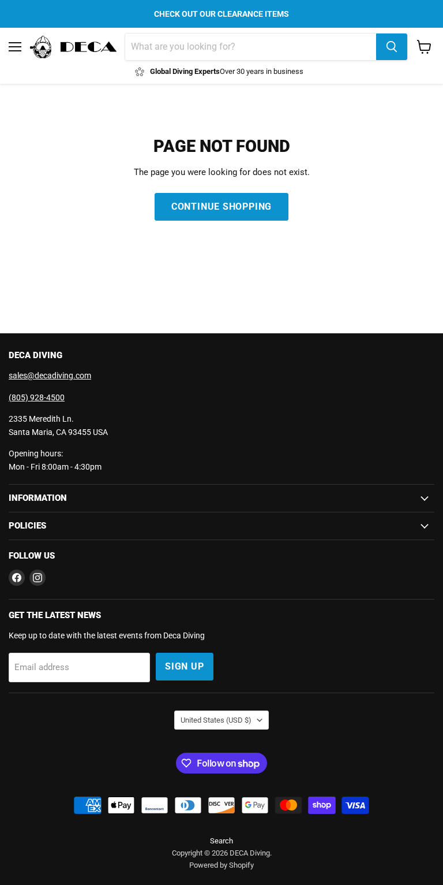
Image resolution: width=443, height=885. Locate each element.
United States (216, 720)
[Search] (391, 47)
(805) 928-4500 (37, 397)
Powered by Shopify (221, 865)
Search (221, 840)
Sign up (184, 666)
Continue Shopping (221, 206)
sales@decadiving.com (50, 375)
